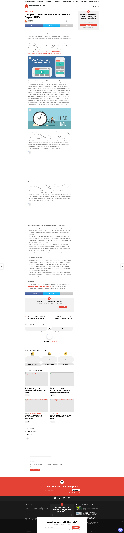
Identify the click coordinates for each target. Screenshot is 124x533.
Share (30, 58)
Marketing (48, 1)
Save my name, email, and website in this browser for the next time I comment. (47, 464)
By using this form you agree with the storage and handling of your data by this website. (51, 466)
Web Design (40, 1)
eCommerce (57, 1)
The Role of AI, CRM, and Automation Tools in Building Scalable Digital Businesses (60, 390)
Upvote (36, 329)
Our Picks (75, 1)
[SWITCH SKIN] (95, 6)
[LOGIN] (91, 6)
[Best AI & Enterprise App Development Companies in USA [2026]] (36, 379)
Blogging (32, 413)
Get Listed (84, 1)
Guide (57, 413)
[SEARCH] (93, 6)
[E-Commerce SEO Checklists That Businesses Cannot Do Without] (1, 266)
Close (122, 521)
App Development (34, 387)
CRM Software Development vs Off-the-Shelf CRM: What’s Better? (60, 416)
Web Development (30, 1)
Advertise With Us (94, 1)
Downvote (62, 329)
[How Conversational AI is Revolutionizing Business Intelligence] (36, 405)
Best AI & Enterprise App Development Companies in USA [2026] (35, 390)
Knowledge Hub (67, 1)
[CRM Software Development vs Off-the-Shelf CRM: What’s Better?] (62, 405)
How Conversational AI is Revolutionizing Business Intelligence (33, 416)
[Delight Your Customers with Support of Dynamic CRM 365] (122, 266)
